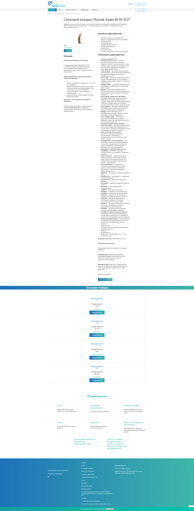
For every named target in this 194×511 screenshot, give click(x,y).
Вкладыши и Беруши (87, 471)
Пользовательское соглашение (90, 501)
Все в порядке (109, 509)
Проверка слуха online (87, 474)
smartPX (60, 474)
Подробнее (97, 312)
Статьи (83, 480)
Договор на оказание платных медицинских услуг (96, 504)
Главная (50, 13)
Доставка (84, 498)
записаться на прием (105, 279)
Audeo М (72, 13)
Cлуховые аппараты (59, 13)
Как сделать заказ (86, 486)
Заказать (67, 50)
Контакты (94, 10)
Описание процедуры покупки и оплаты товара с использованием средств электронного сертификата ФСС (97, 493)
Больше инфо (101, 509)
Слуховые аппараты (87, 468)
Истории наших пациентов (89, 477)
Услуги (59, 10)
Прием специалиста (71, 10)
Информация (84, 10)
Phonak (67, 13)
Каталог (53, 10)
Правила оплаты (86, 489)
